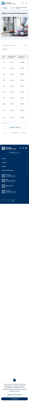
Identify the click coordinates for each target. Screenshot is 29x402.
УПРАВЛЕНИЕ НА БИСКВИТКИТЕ (14, 395)
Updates (4, 166)
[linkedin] (23, 148)
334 (17, 133)
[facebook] (20, 148)
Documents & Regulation (8, 170)
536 (22, 133)
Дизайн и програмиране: (6, 200)
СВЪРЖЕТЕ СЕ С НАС (13, 152)
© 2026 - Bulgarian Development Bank (8, 199)
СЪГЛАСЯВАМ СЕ (14, 399)
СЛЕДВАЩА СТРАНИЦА (14, 127)
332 (12, 133)
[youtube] (26, 148)
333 (14, 133)
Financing (4, 162)
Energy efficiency (5, 8)
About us (4, 158)
